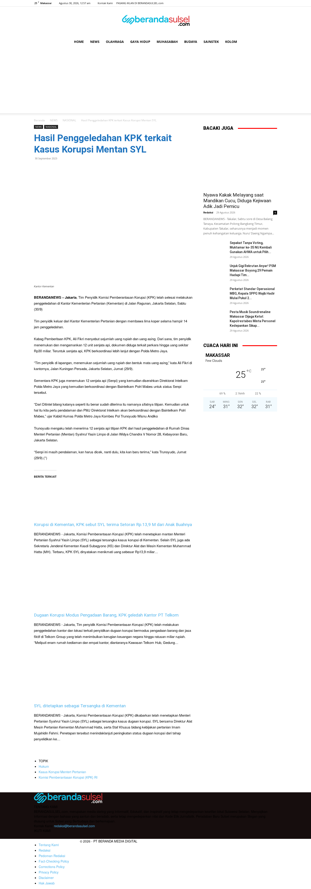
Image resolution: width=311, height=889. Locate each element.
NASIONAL (69, 120)
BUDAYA (190, 41)
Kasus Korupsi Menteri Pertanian (62, 772)
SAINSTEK (211, 41)
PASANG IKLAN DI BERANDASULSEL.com (139, 3)
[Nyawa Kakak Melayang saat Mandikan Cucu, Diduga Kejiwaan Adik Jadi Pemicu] (240, 162)
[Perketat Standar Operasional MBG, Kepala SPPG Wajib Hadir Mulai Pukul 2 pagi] (214, 295)
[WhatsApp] (49, 168)
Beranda (39, 120)
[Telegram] (69, 168)
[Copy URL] (80, 168)
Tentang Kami (49, 844)
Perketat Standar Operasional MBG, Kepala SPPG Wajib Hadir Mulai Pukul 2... (252, 293)
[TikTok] (266, 3)
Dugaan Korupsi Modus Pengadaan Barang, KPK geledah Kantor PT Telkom (106, 615)
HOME (79, 41)
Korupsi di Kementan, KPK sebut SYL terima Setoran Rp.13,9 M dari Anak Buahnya (113, 524)
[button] (271, 42)
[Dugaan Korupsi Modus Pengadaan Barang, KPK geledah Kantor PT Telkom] (113, 583)
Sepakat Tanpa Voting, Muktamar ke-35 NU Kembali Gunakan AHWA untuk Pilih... (251, 247)
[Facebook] (251, 3)
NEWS (94, 41)
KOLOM (231, 41)
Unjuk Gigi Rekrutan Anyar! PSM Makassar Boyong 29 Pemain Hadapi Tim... (253, 270)
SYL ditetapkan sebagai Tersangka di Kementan (80, 705)
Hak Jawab (47, 883)
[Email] (59, 168)
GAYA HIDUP (140, 41)
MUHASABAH (167, 41)
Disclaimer (46, 877)
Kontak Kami (105, 3)
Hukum (44, 766)
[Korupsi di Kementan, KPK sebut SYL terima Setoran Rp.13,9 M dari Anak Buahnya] (113, 493)
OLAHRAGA (115, 41)
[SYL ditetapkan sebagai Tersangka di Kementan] (113, 674)
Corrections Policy (52, 866)
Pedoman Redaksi (52, 855)
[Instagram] (258, 3)
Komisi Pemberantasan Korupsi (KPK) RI (68, 777)
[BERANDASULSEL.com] (155, 22)
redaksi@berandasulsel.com (74, 826)
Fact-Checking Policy (54, 861)
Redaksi (208, 212)
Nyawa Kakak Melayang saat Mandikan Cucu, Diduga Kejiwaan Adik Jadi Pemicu (237, 200)
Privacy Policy (49, 872)
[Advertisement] (155, 81)
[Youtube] (273, 3)
